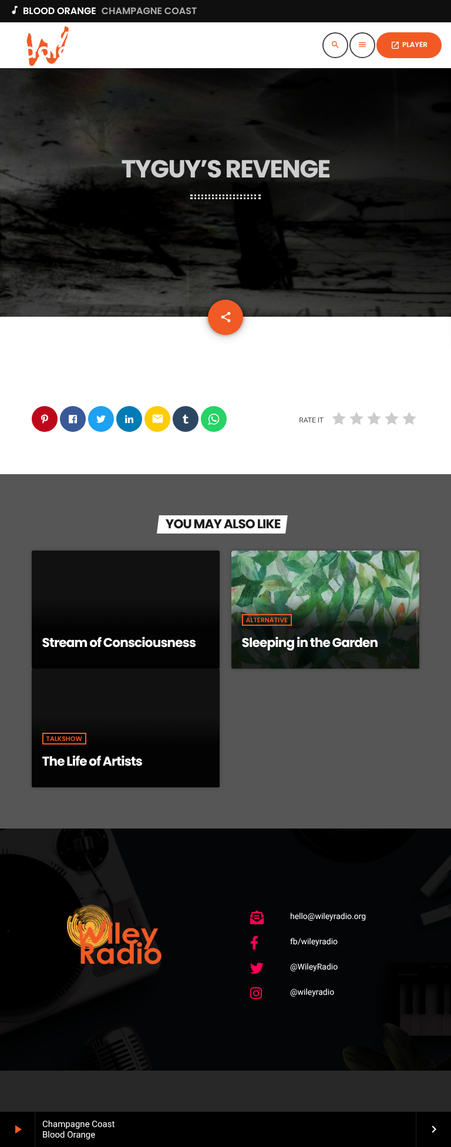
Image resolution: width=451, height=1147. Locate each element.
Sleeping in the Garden (310, 642)
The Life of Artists (92, 761)
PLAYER (409, 45)
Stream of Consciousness (119, 642)
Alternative (267, 620)
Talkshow (64, 738)
